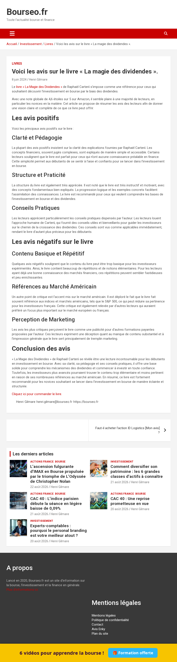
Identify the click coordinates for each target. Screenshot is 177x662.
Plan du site (100, 634)
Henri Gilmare (38, 79)
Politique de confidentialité (110, 620)
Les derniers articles (33, 453)
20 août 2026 (119, 509)
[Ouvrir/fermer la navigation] (12, 34)
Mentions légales (104, 615)
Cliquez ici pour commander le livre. (37, 394)
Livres (17, 63)
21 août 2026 (119, 482)
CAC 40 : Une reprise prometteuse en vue (130, 501)
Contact (97, 624)
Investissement (122, 461)
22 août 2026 (39, 487)
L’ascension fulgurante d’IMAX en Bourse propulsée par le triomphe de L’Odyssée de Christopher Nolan (58, 474)
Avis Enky (98, 629)
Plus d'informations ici (22, 590)
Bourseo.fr (27, 12)
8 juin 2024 (19, 79)
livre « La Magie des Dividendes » (39, 87)
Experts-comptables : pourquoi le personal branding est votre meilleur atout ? (58, 530)
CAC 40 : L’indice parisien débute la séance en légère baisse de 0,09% (56, 503)
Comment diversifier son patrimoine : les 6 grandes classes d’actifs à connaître (137, 471)
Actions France (42, 461)
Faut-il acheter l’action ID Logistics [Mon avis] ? (127, 430)
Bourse (60, 461)
